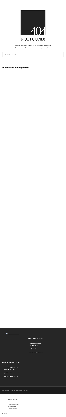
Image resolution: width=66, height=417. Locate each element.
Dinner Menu (12, 406)
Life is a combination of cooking (14, 274)
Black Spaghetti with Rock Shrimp (15, 75)
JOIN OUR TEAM (52, 408)
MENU (11, 397)
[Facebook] (28, 356)
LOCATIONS (5, 411)
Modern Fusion (16, 316)
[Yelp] (33, 356)
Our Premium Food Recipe (12, 260)
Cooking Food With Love (11, 179)
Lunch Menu (12, 401)
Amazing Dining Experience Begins (15, 247)
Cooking (13, 249)
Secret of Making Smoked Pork (13, 301)
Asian (12, 263)
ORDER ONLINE (14, 413)
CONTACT (60, 408)
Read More (20, 78)
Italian (13, 78)
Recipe (13, 181)
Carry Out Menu (13, 399)
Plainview (4, 413)
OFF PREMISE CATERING (39, 408)
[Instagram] (30, 356)
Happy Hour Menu (14, 404)
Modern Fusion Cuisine (11, 192)
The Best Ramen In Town (11, 287)
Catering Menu (13, 408)
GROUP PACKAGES (25, 408)
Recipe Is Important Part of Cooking (15, 314)
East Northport (5, 408)
